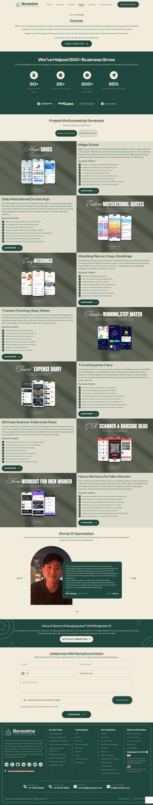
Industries (71, 4)
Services (49, 4)
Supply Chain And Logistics (110, 759)
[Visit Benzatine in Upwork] (7, 764)
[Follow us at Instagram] (29, 764)
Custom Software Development (59, 744)
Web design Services (56, 765)
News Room (92, 4)
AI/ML (77, 734)
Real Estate (104, 752)
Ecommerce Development (58, 737)
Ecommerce (79, 748)
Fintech (103, 734)
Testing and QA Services (57, 761)
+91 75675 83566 (36, 788)
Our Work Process (133, 737)
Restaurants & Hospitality (109, 744)
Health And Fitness (107, 755)
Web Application (88, 133)
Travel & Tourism (106, 741)
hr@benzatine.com (120, 788)
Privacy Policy (124, 799)
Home (71, 15)
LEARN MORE (87, 191)
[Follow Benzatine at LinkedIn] (24, 764)
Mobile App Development (57, 754)
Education (104, 748)
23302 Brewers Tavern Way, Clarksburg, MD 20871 (136, 770)
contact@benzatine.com (90, 788)
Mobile (77, 755)
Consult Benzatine (74, 44)
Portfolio (81, 4)
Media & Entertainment (108, 769)
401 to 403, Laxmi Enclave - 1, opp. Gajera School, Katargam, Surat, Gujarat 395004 (137, 761)
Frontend (78, 752)
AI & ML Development (56, 734)
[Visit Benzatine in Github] (18, 764)
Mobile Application (66, 133)
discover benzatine (106, 4)
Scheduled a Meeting (128, 4)
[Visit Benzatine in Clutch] (12, 764)
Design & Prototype (81, 744)
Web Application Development (59, 741)
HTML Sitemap (132, 748)
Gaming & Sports (106, 762)
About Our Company (134, 734)
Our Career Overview (134, 741)
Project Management (82, 759)
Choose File (122, 700)
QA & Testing (79, 762)
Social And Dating (107, 766)
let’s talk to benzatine (74, 639)
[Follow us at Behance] (41, 764)
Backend (78, 737)
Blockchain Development (57, 758)
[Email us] (35, 764)
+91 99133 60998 (61, 788)
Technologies (60, 4)
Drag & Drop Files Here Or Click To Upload (44, 700)
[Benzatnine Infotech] (26, 4)
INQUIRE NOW (74, 714)
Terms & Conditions (141, 799)
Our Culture (131, 744)
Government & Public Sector (110, 773)
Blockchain (78, 741)
